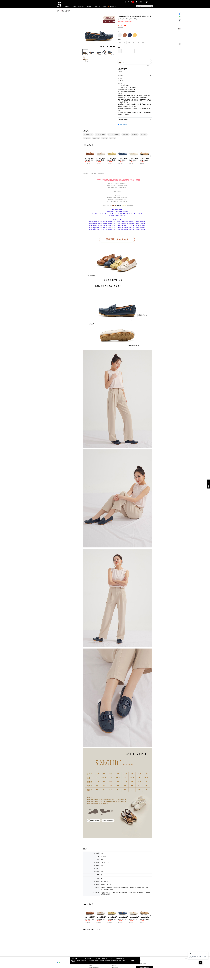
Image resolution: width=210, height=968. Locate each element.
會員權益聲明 (115, 967)
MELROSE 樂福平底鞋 (113, 134)
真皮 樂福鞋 (125, 134)
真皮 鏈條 (104, 138)
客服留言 (114, 965)
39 (138, 42)
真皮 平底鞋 (134, 134)
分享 (121, 124)
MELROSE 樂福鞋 (88, 134)
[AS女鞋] (59, 4)
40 (143, 42)
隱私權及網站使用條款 (94, 967)
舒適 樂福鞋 (86, 138)
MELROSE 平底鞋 (100, 134)
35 (120, 42)
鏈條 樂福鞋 (96, 138)
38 (133, 42)
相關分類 (86, 131)
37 (129, 42)
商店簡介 (91, 965)
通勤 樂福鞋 (144, 134)
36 (124, 42)
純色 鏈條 (112, 138)
